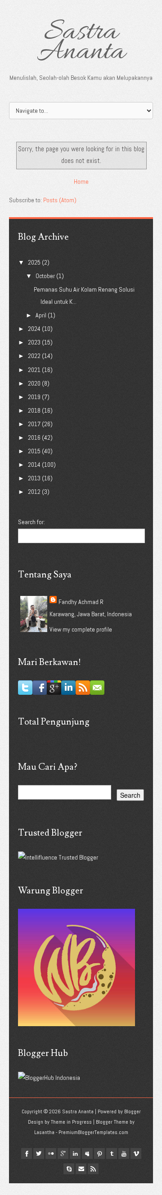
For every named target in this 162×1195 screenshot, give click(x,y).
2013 (35, 478)
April (42, 315)
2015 (35, 451)
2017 (35, 424)
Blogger (132, 1111)
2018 (35, 410)
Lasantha (44, 1132)
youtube (123, 1153)
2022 (35, 356)
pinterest (99, 1153)
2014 (35, 464)
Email (81, 1168)
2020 (35, 383)
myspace (87, 1153)
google (63, 1153)
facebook (26, 1153)
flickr (50, 1153)
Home (81, 181)
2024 (35, 329)
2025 (35, 262)
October (46, 276)
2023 (35, 342)
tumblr (111, 1153)
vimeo (135, 1153)
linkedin (75, 1153)
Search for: (31, 522)
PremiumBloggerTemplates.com (93, 1132)
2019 (35, 397)
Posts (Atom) (59, 200)
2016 (35, 437)
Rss (93, 1168)
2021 (35, 370)
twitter (38, 1153)
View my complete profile (81, 629)
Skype (68, 1168)
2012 (35, 492)
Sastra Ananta (81, 42)
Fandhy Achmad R (81, 602)
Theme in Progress (71, 1121)
